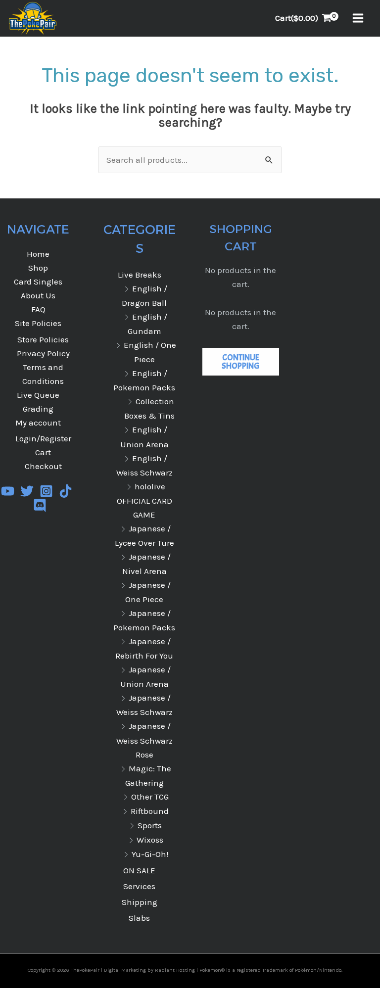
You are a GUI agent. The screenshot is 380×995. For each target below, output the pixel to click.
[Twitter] (27, 491)
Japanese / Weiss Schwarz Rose (144, 740)
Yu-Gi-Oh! (150, 854)
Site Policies (38, 323)
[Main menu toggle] (358, 18)
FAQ (38, 309)
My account (38, 422)
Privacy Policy (43, 353)
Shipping (139, 902)
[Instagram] (46, 491)
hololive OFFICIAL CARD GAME (144, 500)
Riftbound (150, 811)
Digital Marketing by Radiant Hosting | (151, 970)
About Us (38, 295)
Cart (43, 452)
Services (139, 886)
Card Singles (38, 281)
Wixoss (150, 840)
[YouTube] (7, 491)
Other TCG (150, 797)
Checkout (43, 466)
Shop (38, 268)
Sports (150, 825)
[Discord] (40, 505)
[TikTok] (65, 491)
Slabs (139, 918)
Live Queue (38, 395)
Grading (38, 409)
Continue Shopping (240, 361)
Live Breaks (139, 275)
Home (38, 254)
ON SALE (139, 870)
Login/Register (43, 438)
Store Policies (43, 339)
